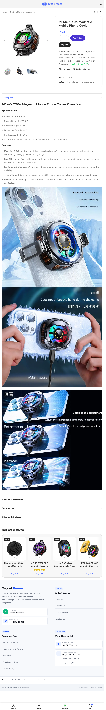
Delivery (39, 680)
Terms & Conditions (10, 642)
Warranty (100, 687)
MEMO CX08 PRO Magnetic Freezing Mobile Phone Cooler (39, 566)
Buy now (64, 45)
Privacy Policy (8, 669)
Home (4, 12)
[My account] (100, 3)
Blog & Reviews (62, 612)
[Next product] (100, 12)
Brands (26, 680)
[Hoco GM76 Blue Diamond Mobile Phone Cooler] (64, 549)
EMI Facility (7, 655)
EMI (32, 680)
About (14, 680)
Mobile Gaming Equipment (23, 12)
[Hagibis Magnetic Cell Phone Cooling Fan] (14, 549)
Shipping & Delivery (10, 662)
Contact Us (60, 619)
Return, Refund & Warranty (13, 649)
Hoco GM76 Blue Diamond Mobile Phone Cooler (64, 566)
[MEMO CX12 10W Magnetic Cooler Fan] (89, 549)
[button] (4, 40)
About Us (59, 599)
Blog (19, 680)
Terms (92, 687)
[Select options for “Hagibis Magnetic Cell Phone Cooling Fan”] (14, 557)
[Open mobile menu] (3, 3)
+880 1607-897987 (79, 64)
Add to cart (77, 38)
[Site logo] (52, 3)
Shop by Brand (61, 606)
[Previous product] (94, 12)
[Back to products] (97, 12)
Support (46, 680)
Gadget (12, 588)
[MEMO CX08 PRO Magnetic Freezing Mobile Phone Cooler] (39, 549)
